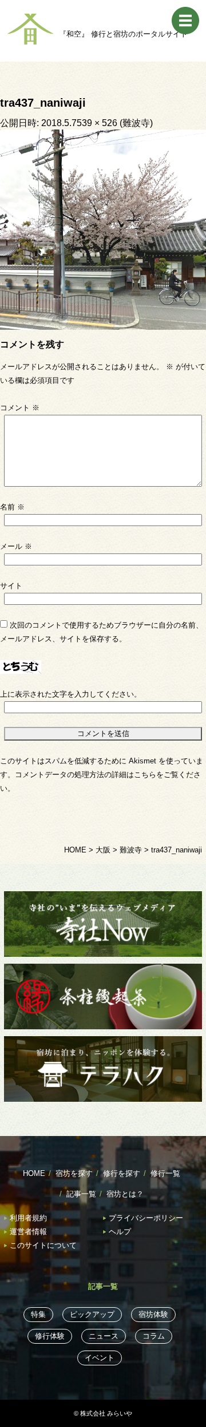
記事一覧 (81, 1194)
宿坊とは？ (125, 1194)
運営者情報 (28, 1231)
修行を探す (121, 1173)
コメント (19, 407)
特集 (38, 1314)
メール (16, 546)
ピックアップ (92, 1314)
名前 (12, 507)
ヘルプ (120, 1231)
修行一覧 (165, 1173)
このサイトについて (43, 1245)
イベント (99, 1357)
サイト (11, 585)
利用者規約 (28, 1218)
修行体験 (50, 1336)
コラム (153, 1336)
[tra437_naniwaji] (103, 229)
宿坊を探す (74, 1173)
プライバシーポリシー (146, 1218)
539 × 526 (97, 123)
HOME (34, 1173)
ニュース (103, 1336)
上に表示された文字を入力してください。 (70, 694)
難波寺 (136, 123)
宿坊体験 (153, 1314)
